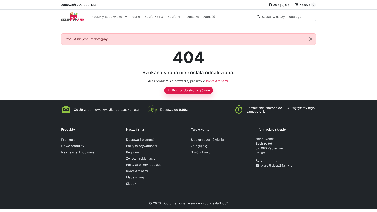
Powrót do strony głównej (188, 90)
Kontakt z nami (137, 171)
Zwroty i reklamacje (140, 158)
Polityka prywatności (141, 146)
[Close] (311, 39)
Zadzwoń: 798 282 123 (78, 5)
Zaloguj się (199, 146)
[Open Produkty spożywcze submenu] (126, 16)
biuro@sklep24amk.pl (277, 165)
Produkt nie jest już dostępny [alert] (86, 39)
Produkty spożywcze (106, 17)
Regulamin (133, 152)
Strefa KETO (154, 17)
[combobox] (285, 17)
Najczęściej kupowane (77, 152)
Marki (136, 17)
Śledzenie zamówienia (207, 140)
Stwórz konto (201, 152)
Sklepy (131, 184)
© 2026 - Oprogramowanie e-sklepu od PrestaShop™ (188, 203)
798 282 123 (270, 161)
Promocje (68, 140)
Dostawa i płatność (201, 17)
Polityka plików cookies (143, 165)
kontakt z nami (217, 81)
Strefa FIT (175, 17)
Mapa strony (135, 177)
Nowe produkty (72, 146)
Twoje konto (200, 129)
